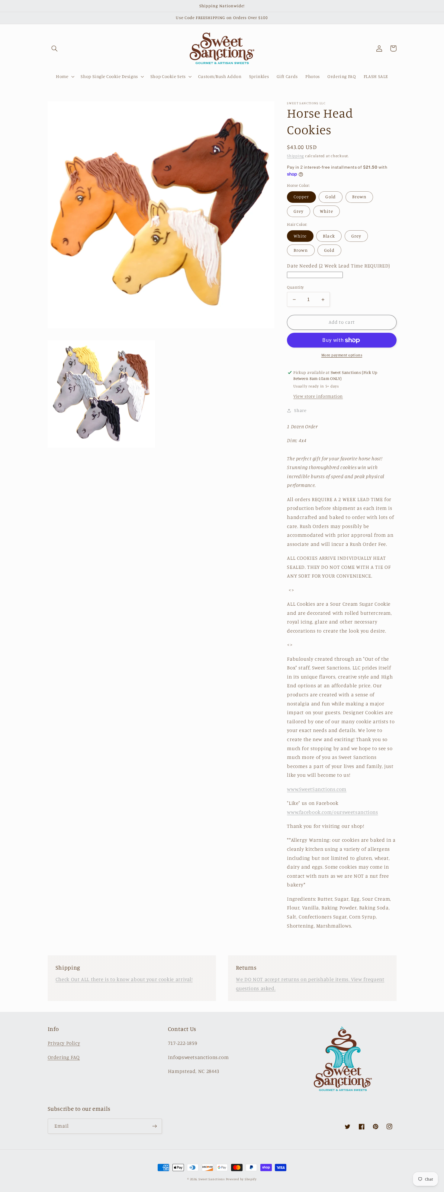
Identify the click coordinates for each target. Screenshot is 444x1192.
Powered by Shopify (241, 1179)
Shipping (295, 156)
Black (329, 235)
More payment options (341, 355)
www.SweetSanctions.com (316, 789)
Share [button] (300, 410)
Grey (299, 211)
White (326, 211)
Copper (301, 196)
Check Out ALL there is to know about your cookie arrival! (124, 979)
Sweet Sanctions (211, 1179)
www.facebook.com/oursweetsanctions (332, 812)
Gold (330, 196)
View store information (318, 396)
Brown (359, 196)
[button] (55, 48)
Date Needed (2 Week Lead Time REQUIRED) (338, 266)
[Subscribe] (154, 1126)
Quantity (295, 287)
